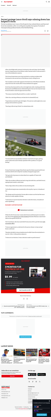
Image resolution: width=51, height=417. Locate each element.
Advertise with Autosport (33, 394)
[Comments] (48, 31)
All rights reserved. (31, 408)
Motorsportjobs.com (5, 391)
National (14, 5)
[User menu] (49, 2)
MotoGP (9, 5)
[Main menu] (1, 2)
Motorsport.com (4, 393)
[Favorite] (45, 31)
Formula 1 (3, 5)
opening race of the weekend (21, 216)
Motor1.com (3, 389)
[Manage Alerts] (27, 298)
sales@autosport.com (32, 398)
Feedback (30, 388)
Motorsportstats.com (5, 395)
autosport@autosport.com (33, 392)
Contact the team (31, 396)
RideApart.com (4, 397)
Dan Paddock (4, 30)
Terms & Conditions (18, 406)
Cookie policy (26, 406)
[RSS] (39, 381)
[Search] (46, 2)
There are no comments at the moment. (25, 316)
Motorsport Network (23, 408)
